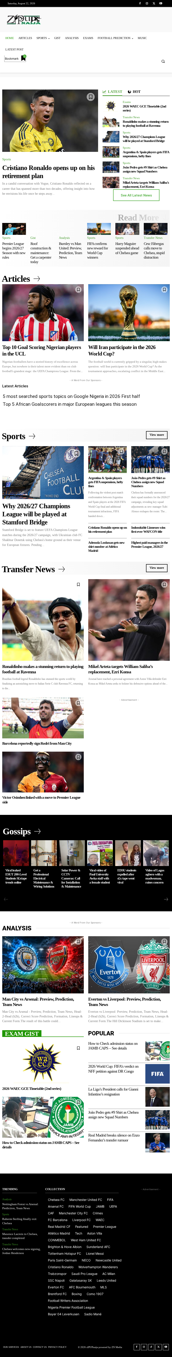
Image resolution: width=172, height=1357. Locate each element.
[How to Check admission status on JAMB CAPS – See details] (43, 1117)
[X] (153, 3)
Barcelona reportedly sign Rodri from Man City (37, 743)
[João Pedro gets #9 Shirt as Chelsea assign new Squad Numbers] (111, 167)
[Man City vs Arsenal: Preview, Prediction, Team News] (43, 964)
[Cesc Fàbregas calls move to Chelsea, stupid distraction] (156, 229)
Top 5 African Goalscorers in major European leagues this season (70, 404)
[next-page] (166, 899)
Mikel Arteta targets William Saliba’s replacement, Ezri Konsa (146, 184)
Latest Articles (15, 386)
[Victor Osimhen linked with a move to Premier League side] (43, 772)
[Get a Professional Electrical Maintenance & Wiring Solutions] (44, 853)
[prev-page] (6, 899)
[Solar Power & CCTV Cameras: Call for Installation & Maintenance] (72, 853)
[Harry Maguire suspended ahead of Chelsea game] (127, 229)
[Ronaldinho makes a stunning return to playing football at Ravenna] (111, 121)
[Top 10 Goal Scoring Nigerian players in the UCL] (43, 312)
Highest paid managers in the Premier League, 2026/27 (149, 544)
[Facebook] (139, 3)
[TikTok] (151, 1347)
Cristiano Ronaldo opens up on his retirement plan (107, 529)
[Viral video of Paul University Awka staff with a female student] (100, 853)
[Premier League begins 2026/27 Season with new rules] (14, 229)
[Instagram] (146, 3)
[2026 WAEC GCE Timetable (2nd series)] (111, 106)
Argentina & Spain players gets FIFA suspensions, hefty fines (146, 154)
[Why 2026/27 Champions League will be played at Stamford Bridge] (111, 136)
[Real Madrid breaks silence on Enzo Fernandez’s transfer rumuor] (157, 1142)
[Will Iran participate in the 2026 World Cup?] (129, 312)
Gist (33, 238)
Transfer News (131, 117)
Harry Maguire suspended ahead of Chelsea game (127, 248)
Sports (6, 159)
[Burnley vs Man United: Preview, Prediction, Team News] (71, 229)
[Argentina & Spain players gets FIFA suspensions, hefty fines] (111, 152)
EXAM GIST (22, 1033)
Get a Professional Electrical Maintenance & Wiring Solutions (43, 878)
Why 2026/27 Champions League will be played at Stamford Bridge (144, 139)
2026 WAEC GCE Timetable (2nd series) (31, 1088)
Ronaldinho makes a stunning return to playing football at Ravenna (145, 123)
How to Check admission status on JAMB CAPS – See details (113, 1046)
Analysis (64, 238)
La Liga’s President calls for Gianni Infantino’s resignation (113, 1091)
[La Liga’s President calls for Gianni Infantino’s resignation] (157, 1096)
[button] (163, 61)
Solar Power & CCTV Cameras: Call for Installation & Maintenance (71, 878)
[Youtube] (160, 3)
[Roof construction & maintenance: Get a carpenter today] (42, 229)
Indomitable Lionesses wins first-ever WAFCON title (148, 529)
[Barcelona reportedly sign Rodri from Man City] (43, 718)
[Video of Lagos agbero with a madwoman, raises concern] (156, 853)
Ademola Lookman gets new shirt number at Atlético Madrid (106, 546)
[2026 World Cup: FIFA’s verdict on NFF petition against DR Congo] (157, 1074)
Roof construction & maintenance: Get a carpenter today (40, 253)
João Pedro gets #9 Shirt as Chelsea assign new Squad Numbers (145, 169)
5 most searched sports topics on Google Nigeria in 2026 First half (71, 396)
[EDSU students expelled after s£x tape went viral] (128, 853)
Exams (127, 101)
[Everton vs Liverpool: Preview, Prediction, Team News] (129, 964)
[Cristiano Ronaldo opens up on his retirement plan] (50, 120)
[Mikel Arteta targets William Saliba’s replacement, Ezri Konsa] (111, 182)
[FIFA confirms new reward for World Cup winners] (99, 229)
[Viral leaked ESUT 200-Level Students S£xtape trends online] (16, 853)
